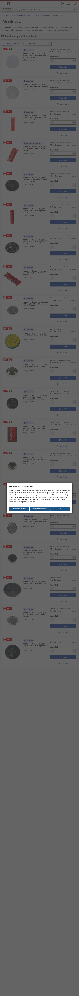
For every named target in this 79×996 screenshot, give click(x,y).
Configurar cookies (40, 509)
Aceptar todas (60, 509)
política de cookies (28, 502)
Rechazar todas (19, 509)
